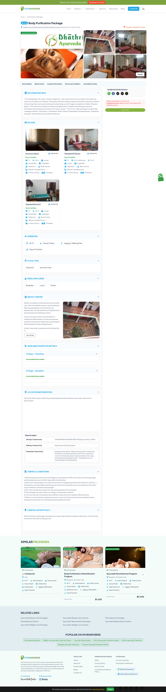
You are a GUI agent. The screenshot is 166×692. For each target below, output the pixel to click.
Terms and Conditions (72, 84)
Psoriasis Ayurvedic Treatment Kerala (95, 644)
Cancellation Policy (90, 84)
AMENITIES (32, 236)
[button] (143, 574)
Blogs (123, 9)
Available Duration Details (42, 345)
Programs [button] (77, 9)
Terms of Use (99, 666)
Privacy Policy (100, 663)
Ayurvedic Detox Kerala (82, 640)
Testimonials (113, 9)
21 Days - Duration (35, 370)
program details (36, 92)
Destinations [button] (90, 9)
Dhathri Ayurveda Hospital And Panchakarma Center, (42, 27)
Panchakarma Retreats (32, 640)
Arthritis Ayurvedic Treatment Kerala (106, 640)
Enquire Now (125, 110)
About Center (39, 84)
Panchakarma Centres (30, 621)
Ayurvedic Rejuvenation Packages (76, 621)
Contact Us (133, 9)
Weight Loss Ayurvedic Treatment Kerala (57, 640)
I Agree (110, 689)
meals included (35, 278)
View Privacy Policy (99, 689)
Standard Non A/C (33, 204)
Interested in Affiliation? (124, 663)
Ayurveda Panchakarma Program (122, 573)
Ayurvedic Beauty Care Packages (34, 618)
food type (33, 260)
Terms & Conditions (38, 471)
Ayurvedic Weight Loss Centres (75, 625)
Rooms (31, 122)
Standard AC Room (72, 153)
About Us (102, 9)
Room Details (27, 84)
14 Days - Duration (35, 353)
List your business (122, 660)
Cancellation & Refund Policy (103, 671)
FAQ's (97, 660)
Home (69, 9)
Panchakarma (28, 573)
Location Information (54, 84)
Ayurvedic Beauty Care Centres (75, 618)
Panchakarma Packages (115, 618)
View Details (30, 335)
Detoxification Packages (35, 17)
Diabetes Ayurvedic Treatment (68, 644)
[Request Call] (160, 177)
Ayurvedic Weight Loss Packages (34, 625)
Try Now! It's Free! (97, 2)
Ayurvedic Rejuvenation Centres (118, 621)
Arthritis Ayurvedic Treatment (132, 640)
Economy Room (32, 153)
